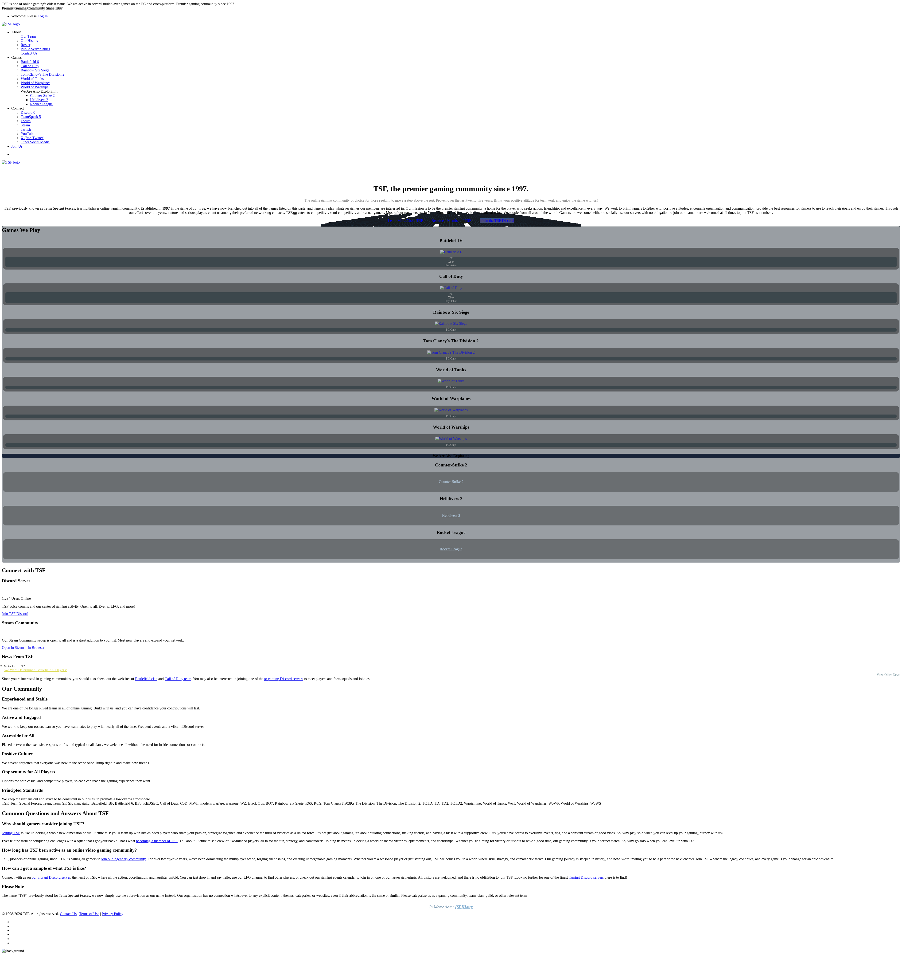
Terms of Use (89, 914)
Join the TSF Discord (497, 221)
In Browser (37, 648)
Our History (30, 41)
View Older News (888, 675)
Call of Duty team (178, 679)
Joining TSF (11, 833)
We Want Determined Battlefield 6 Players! (35, 670)
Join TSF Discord (15, 614)
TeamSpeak (31, 117)
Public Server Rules (35, 49)
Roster (25, 45)
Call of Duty (30, 66)
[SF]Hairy (464, 906)
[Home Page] (11, 24)
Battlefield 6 (30, 62)
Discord (28, 112)
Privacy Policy (112, 914)
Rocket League (41, 104)
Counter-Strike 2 (42, 96)
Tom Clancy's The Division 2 (42, 74)
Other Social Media (35, 142)
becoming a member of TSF (157, 841)
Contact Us (29, 53)
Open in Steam (14, 648)
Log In (43, 16)
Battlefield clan (146, 679)
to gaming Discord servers (283, 679)
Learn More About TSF (405, 221)
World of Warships (34, 87)
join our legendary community (123, 859)
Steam (25, 125)
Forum (26, 121)
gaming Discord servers (586, 877)
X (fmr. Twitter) (32, 138)
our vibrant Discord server (51, 877)
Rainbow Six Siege (35, 70)
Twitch (26, 129)
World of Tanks (32, 79)
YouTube (27, 134)
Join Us (17, 146)
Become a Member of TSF (451, 221)
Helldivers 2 (39, 100)
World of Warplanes (35, 83)
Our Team (28, 36)
